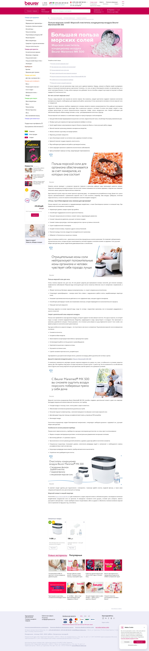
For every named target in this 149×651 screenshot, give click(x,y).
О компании (93, 4)
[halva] (70, 622)
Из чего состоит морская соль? (59, 63)
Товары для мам (30, 75)
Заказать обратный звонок (57, 4)
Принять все (139, 642)
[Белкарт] (81, 622)
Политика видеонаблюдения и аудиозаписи (36, 627)
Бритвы (28, 69)
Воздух (28, 95)
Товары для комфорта (32, 81)
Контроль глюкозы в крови (34, 26)
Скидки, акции (93, 2)
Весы (27, 84)
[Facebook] (108, 618)
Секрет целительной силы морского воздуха (64, 73)
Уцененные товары (95, 5)
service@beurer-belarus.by (79, 645)
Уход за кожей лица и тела (34, 61)
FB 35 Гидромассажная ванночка (34, 211)
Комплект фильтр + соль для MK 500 (75, 543)
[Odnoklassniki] (111, 618)
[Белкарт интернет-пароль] (92, 619)
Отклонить (126, 642)
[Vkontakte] (106, 618)
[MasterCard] (76, 619)
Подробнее (35, 215)
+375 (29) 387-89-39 (54, 630)
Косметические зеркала (33, 52)
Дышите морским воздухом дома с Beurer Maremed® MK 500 (68, 76)
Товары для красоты (31, 49)
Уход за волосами (31, 58)
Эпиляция (29, 63)
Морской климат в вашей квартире (61, 83)
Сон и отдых (29, 90)
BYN (123, 1)
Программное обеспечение (33, 126)
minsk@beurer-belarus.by (79, 630)
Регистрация (45, 12)
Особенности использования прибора (62, 79)
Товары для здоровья (32, 17)
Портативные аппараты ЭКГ (34, 35)
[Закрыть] (144, 627)
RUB (123, 3)
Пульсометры (30, 107)
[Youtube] (114, 618)
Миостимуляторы (31, 40)
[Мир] (87, 619)
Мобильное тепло (31, 92)
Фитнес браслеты (31, 110)
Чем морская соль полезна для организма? (63, 67)
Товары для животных (32, 118)
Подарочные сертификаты (33, 123)
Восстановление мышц (33, 115)
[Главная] (48, 18)
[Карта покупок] (65, 622)
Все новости (36, 166)
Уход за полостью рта (32, 46)
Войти (43, 10)
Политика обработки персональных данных (61, 627)
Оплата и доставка (112, 12)
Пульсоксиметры (31, 32)
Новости (101, 2)
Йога (27, 113)
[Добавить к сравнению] (65, 522)
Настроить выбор (132, 645)
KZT (123, 5)
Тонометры (29, 20)
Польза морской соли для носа (60, 70)
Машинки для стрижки (32, 72)
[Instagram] (103, 618)
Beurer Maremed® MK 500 (82, 359)
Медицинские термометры (34, 23)
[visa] (65, 619)
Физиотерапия (30, 38)
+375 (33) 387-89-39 (65, 630)
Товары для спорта (31, 98)
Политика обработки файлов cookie (84, 627)
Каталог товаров (32, 11)
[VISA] (70, 619)
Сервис (116, 4)
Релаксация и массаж (32, 87)
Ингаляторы (29, 29)
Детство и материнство (33, 78)
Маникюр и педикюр (32, 55)
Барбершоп (28, 66)
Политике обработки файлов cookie (129, 638)
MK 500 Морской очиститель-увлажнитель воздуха (57, 543)
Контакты (105, 4)
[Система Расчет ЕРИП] (81, 619)
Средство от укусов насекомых (35, 43)
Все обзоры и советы (116, 608)
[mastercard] (76, 622)
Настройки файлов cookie (102, 627)
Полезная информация (112, 2)
